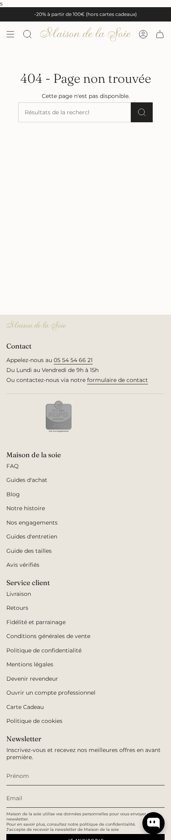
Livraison (18, 593)
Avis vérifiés (22, 564)
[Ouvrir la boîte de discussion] (153, 823)
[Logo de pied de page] (36, 326)
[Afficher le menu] (10, 34)
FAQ (12, 466)
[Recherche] (142, 112)
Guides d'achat (26, 480)
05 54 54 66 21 (73, 360)
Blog (13, 494)
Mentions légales (29, 664)
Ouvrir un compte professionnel (50, 692)
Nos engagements (32, 522)
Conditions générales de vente (48, 636)
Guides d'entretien (31, 536)
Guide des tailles (29, 550)
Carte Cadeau (25, 707)
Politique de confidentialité (44, 650)
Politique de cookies (34, 720)
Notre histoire (25, 508)
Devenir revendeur (32, 678)
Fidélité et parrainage (36, 622)
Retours (17, 607)
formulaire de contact (117, 380)
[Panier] (160, 34)
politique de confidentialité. (108, 824)
